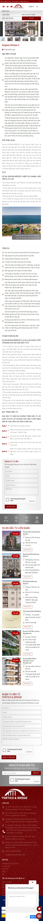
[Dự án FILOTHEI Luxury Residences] (21, 643)
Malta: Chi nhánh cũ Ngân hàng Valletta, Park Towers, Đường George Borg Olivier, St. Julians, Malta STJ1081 (21, 844)
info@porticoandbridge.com (21, 1)
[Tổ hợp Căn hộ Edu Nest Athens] (21, 541)
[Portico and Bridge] (19, 6)
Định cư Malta (7, 882)
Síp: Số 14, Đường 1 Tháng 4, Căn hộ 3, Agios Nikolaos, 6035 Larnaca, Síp (20, 837)
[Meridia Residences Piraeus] (21, 594)
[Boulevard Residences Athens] (21, 566)
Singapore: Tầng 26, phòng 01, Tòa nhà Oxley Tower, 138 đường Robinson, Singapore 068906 (21, 820)
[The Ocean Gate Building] (21, 619)
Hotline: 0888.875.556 (13, 851)
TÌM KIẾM (31, 18)
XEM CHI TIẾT (27, 549)
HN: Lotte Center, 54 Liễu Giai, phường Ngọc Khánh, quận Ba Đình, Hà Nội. (20, 814)
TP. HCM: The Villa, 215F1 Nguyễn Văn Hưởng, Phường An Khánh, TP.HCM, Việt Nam (21, 808)
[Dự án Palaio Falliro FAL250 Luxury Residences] (21, 671)
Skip (26, 916)
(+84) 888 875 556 (6, 1)
